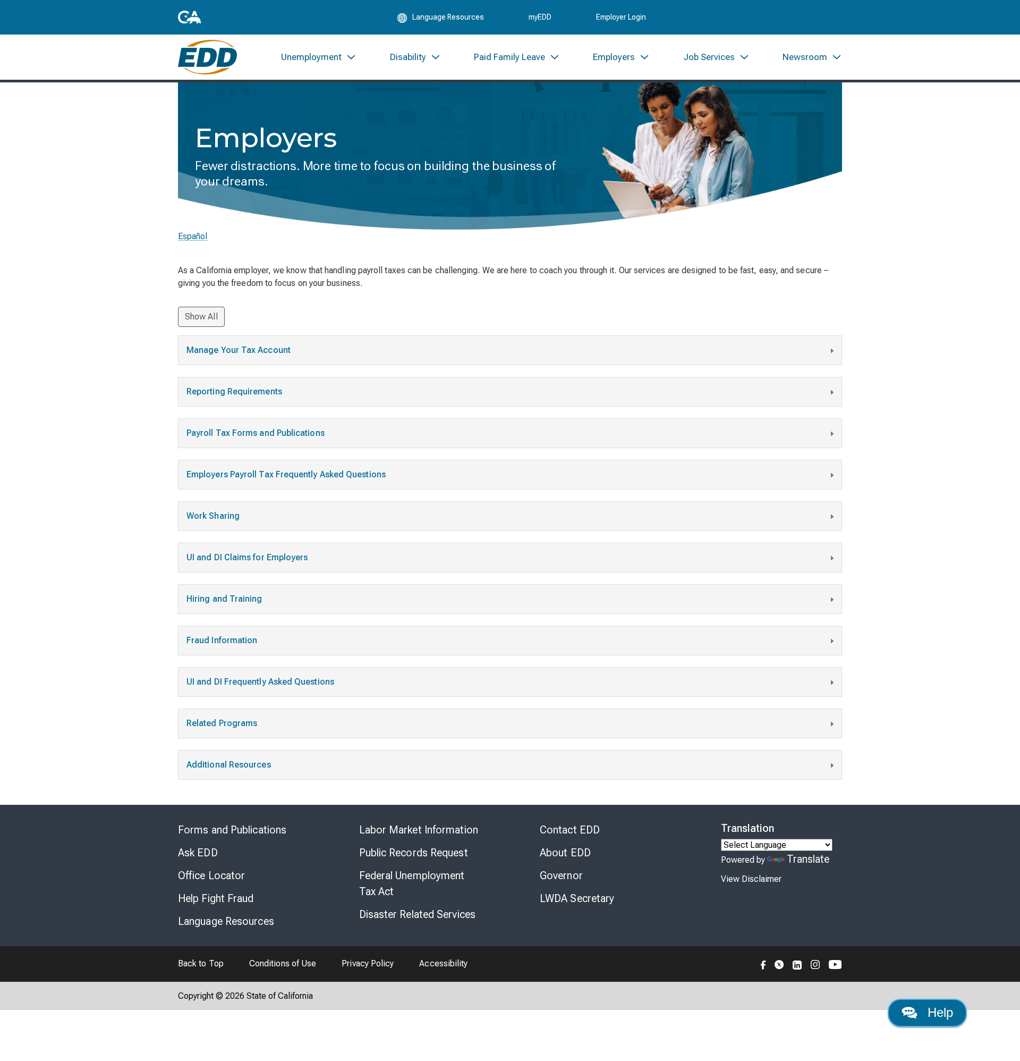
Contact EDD (570, 829)
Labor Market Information (418, 829)
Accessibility (443, 963)
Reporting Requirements (234, 391)
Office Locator (211, 875)
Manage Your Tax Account (238, 350)
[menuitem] (319, 57)
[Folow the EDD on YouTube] (835, 963)
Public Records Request (413, 852)
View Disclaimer (751, 879)
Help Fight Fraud (216, 898)
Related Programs (221, 723)
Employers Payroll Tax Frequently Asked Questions (286, 474)
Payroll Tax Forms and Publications (255, 433)
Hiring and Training (224, 599)
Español (193, 236)
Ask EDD (198, 852)
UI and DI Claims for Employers (247, 557)
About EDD (565, 852)
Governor (561, 875)
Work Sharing (213, 516)
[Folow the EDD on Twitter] (779, 963)
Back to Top (201, 963)
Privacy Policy (368, 963)
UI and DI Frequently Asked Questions (260, 682)
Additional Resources (228, 765)
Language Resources (226, 921)
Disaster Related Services (417, 914)
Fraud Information (221, 640)
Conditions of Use (282, 963)
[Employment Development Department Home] (207, 57)
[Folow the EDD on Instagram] (815, 963)
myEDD (540, 17)
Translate (808, 859)
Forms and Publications (232, 829)
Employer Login (621, 17)
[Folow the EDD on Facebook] (763, 963)
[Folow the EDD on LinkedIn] (797, 963)
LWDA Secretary (577, 898)
